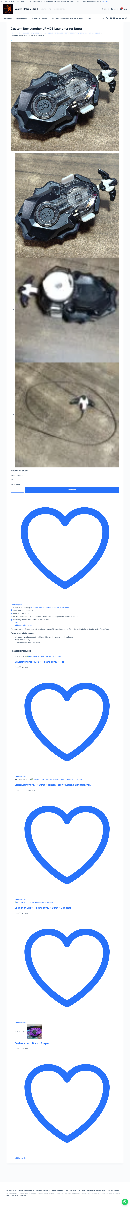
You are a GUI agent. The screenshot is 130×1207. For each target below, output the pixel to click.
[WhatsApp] (126, 18)
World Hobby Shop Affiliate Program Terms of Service (101, 1193)
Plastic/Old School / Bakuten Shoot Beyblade (67, 18)
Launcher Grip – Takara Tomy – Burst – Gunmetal (43, 907)
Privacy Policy (11, 1193)
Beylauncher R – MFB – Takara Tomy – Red (39, 661)
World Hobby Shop (26, 8)
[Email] (123, 18)
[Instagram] (111, 18)
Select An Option (17, 476)
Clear (12, 479)
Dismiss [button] (105, 1)
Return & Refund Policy (46, 1193)
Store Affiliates (57, 1190)
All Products (46, 9)
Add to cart (72, 490)
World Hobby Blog (60, 9)
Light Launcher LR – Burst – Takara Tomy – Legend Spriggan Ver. (53, 784)
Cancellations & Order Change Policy (92, 1190)
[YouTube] (114, 18)
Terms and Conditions (26, 1190)
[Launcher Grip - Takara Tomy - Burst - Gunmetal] (34, 902)
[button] (12, 40)
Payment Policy (113, 1190)
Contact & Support (43, 1190)
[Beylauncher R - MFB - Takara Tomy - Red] (44, 656)
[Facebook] (117, 18)
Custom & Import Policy (27, 1193)
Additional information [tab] (23, 625)
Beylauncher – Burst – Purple (32, 1043)
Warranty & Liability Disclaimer (68, 1193)
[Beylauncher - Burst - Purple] (34, 1031)
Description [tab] (19, 622)
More (89, 18)
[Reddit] (120, 18)
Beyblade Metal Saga (39, 18)
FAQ (7, 1196)
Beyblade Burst (21, 18)
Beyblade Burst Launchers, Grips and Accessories (50, 608)
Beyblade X (8, 18)
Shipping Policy (71, 1190)
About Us (14, 1196)
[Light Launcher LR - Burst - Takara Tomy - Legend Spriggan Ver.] (56, 779)
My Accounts (11, 1190)
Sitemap (23, 1196)
